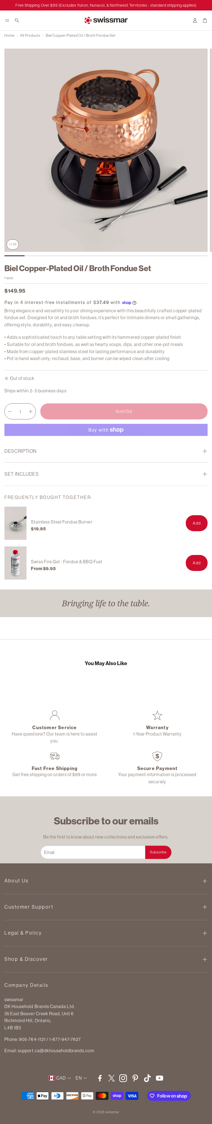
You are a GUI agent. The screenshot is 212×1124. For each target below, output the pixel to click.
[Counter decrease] (10, 411)
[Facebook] (100, 1078)
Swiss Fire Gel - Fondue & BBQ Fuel (66, 561)
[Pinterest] (135, 1078)
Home (9, 35)
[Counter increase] (31, 411)
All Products (30, 35)
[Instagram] (123, 1078)
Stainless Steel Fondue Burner (61, 521)
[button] (7, 20)
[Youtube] (159, 1078)
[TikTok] (147, 1078)
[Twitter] (111, 1078)
